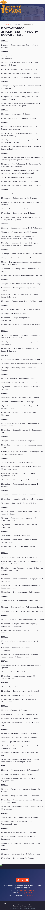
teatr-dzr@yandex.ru (26, 890)
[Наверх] (41, 906)
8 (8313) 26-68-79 (25, 893)
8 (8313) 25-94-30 (30, 895)
